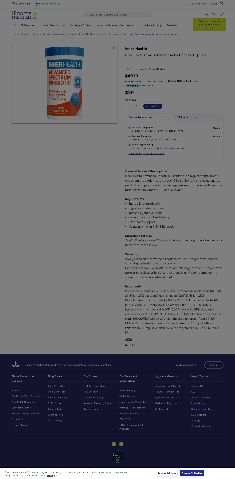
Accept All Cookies (192, 473)
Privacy (51, 475)
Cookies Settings (166, 473)
